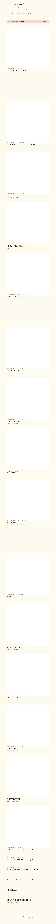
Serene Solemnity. (15, 421)
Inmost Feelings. (15, 296)
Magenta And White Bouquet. (20, 880)
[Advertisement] (28, 87)
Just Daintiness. (14, 371)
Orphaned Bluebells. (17, 71)
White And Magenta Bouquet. (20, 860)
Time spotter (20, 4)
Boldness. (11, 522)
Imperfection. (13, 799)
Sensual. (11, 596)
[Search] (48, 4)
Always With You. (15, 246)
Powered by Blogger (29, 917)
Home (13, 13)
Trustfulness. (13, 698)
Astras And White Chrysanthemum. (24, 870)
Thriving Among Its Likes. (19, 900)
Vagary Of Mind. (14, 647)
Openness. (11, 748)
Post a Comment (14, 72)
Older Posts (45, 908)
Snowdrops (12, 472)
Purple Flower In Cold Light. (20, 850)
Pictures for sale (21, 13)
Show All (45, 21)
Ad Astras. (12, 890)
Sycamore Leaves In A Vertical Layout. (25, 145)
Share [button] (8, 72)
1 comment (12, 248)
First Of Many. (13, 195)
